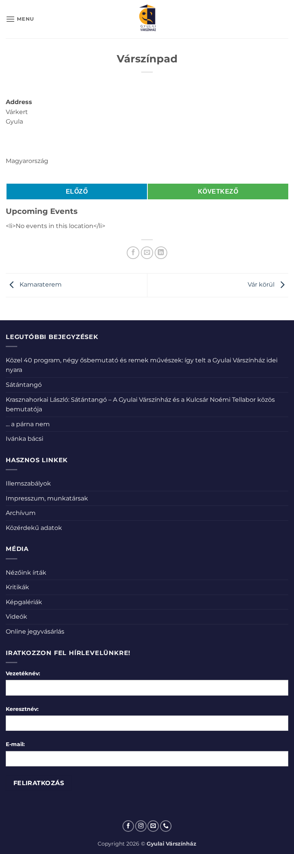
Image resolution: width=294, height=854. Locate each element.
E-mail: (15, 744)
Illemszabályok (28, 483)
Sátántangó (24, 384)
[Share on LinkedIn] (161, 252)
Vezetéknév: (23, 673)
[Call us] (166, 826)
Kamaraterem (40, 284)
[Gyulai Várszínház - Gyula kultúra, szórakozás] (147, 19)
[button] (20, 19)
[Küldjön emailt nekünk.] (153, 826)
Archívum (21, 513)
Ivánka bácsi (24, 438)
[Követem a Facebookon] (128, 826)
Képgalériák (24, 602)
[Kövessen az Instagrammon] (141, 826)
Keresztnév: (22, 709)
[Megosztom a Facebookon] (133, 252)
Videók (16, 616)
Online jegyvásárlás (35, 631)
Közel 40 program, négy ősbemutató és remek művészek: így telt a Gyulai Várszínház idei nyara (142, 365)
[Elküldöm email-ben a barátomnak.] (147, 252)
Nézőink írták (26, 572)
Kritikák (17, 587)
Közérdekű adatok (34, 527)
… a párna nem (28, 424)
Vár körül (262, 284)
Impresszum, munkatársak (47, 498)
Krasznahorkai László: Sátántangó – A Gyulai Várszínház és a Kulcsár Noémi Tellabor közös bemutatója (140, 404)
